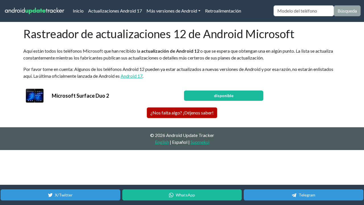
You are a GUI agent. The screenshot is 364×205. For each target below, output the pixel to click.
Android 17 (131, 76)
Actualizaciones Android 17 (115, 10)
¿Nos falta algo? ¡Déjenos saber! (182, 112)
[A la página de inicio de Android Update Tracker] (34, 11)
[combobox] (304, 10)
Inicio (79, 10)
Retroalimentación (223, 10)
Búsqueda (347, 10)
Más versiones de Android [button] (171, 10)
